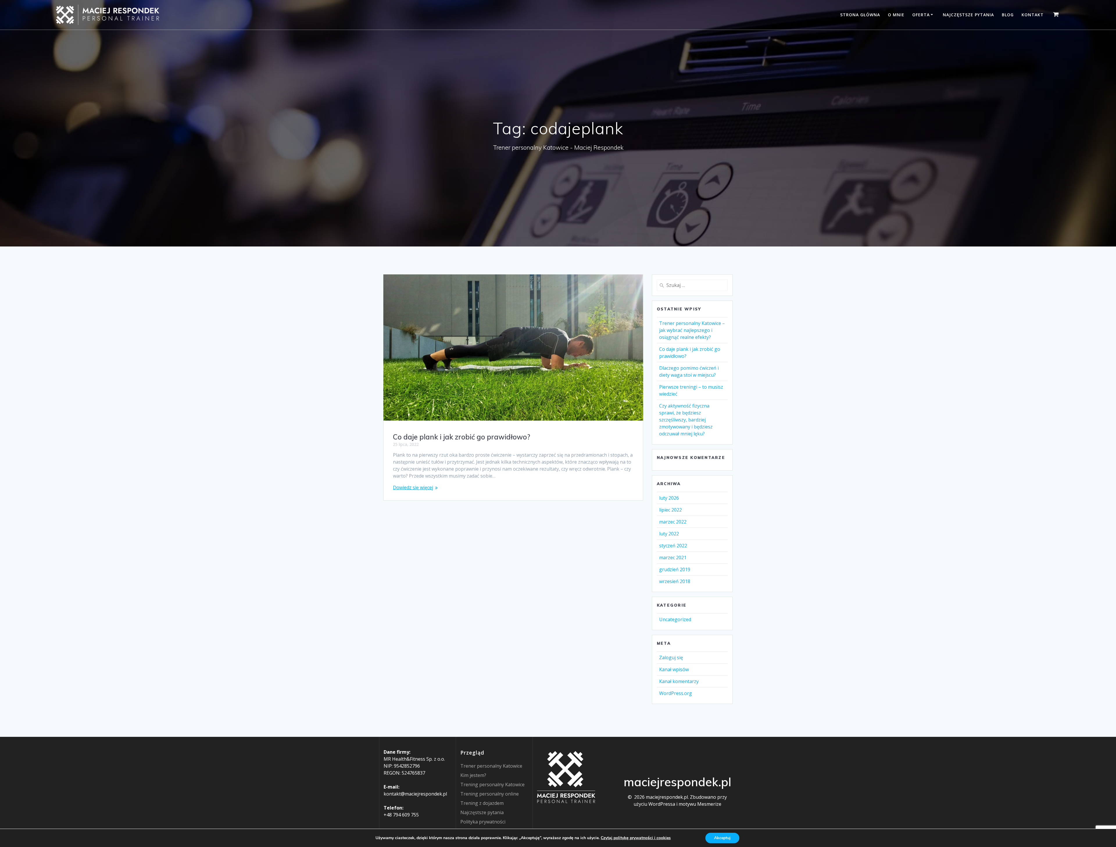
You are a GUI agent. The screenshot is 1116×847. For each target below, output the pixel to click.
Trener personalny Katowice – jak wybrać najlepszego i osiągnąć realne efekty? (692, 330)
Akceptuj (722, 838)
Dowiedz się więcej (413, 487)
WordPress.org (675, 693)
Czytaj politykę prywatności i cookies (636, 838)
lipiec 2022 (670, 510)
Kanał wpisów (674, 669)
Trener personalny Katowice (491, 766)
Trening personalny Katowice (492, 784)
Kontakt (1033, 14)
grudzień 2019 (674, 569)
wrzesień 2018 (674, 581)
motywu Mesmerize (700, 804)
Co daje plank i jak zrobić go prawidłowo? (461, 437)
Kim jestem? (473, 775)
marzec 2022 (672, 522)
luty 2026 (669, 498)
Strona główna (860, 14)
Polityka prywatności (482, 822)
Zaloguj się (671, 657)
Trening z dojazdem (482, 803)
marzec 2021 (672, 557)
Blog (1008, 14)
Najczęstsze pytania (968, 14)
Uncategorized (675, 619)
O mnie (896, 14)
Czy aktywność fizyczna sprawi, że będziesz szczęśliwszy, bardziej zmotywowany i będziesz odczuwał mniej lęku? (686, 420)
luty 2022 (669, 533)
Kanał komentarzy (679, 681)
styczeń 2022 (673, 545)
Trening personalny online (489, 794)
